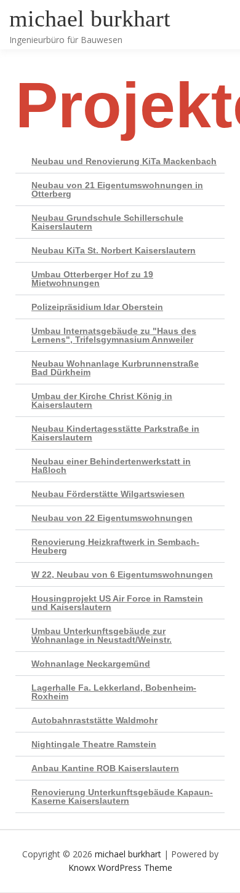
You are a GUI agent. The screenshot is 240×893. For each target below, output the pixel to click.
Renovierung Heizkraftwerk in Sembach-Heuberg (115, 546)
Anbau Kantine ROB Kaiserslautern (105, 768)
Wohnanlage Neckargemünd (90, 664)
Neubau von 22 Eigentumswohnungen (112, 518)
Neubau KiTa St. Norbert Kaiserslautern (113, 250)
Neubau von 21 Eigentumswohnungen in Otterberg (117, 189)
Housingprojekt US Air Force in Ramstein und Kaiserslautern (117, 602)
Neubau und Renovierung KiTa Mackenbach (124, 161)
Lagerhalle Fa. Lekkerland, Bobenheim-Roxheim (113, 692)
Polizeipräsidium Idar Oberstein (97, 307)
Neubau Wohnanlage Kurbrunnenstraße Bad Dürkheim (115, 368)
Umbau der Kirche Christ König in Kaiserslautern (101, 400)
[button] (120, 161)
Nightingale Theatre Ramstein (93, 744)
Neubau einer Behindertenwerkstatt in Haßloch (111, 465)
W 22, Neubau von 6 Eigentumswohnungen (122, 574)
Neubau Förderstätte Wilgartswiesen (108, 494)
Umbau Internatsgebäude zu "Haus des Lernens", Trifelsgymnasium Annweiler (113, 335)
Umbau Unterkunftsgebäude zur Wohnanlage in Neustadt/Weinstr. (101, 635)
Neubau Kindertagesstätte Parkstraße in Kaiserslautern (115, 433)
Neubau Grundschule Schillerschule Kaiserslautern (107, 222)
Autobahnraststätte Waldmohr (94, 720)
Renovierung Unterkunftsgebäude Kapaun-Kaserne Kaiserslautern (122, 796)
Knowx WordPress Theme (120, 867)
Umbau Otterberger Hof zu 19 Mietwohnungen (92, 278)
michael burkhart (89, 18)
